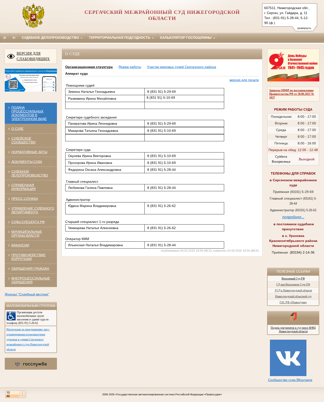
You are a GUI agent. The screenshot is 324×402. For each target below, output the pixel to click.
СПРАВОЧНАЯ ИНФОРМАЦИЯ (23, 187)
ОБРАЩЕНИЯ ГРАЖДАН (30, 268)
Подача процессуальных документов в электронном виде (29, 113)
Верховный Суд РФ (293, 278)
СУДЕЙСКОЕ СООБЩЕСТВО (23, 140)
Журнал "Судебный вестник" (27, 294)
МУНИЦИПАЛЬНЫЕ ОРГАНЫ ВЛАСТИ (26, 233)
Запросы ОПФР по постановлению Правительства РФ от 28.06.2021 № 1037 (291, 94)
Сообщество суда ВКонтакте (290, 380)
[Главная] (4, 37)
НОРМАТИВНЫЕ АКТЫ (29, 152)
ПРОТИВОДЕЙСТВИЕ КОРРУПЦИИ (28, 257)
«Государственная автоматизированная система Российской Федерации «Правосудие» (168, 394)
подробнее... (293, 217)
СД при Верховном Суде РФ (293, 284)
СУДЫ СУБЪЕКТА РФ (28, 222)
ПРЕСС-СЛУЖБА (24, 199)
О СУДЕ (17, 129)
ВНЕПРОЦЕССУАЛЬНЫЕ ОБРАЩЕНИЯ (30, 280)
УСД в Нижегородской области (293, 290)
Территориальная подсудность (120, 37)
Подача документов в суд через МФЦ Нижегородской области (293, 329)
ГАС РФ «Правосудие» (293, 302)
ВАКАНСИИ (20, 245)
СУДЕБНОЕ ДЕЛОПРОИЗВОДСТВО (29, 173)
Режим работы (130, 67)
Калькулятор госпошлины (186, 37)
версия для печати (244, 80)
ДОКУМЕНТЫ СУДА (26, 162)
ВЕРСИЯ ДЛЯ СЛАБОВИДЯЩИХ (33, 56)
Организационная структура (89, 67)
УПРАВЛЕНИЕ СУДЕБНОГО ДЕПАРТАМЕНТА (32, 210)
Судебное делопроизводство (51, 37)
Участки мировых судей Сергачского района (181, 67)
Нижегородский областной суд (293, 296)
